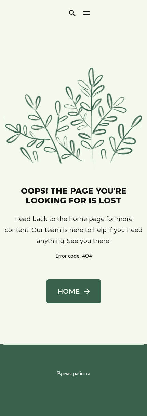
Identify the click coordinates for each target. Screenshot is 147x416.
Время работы (73, 373)
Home (68, 291)
